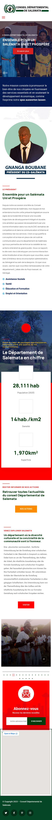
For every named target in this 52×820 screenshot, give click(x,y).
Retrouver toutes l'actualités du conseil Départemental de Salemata (23, 495)
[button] (4, 675)
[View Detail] (44, 659)
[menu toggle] (3, 17)
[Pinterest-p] (22, 812)
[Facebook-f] (14, 812)
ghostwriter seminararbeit (19, 547)
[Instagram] (30, 812)
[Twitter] (6, 812)
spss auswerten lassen (33, 99)
